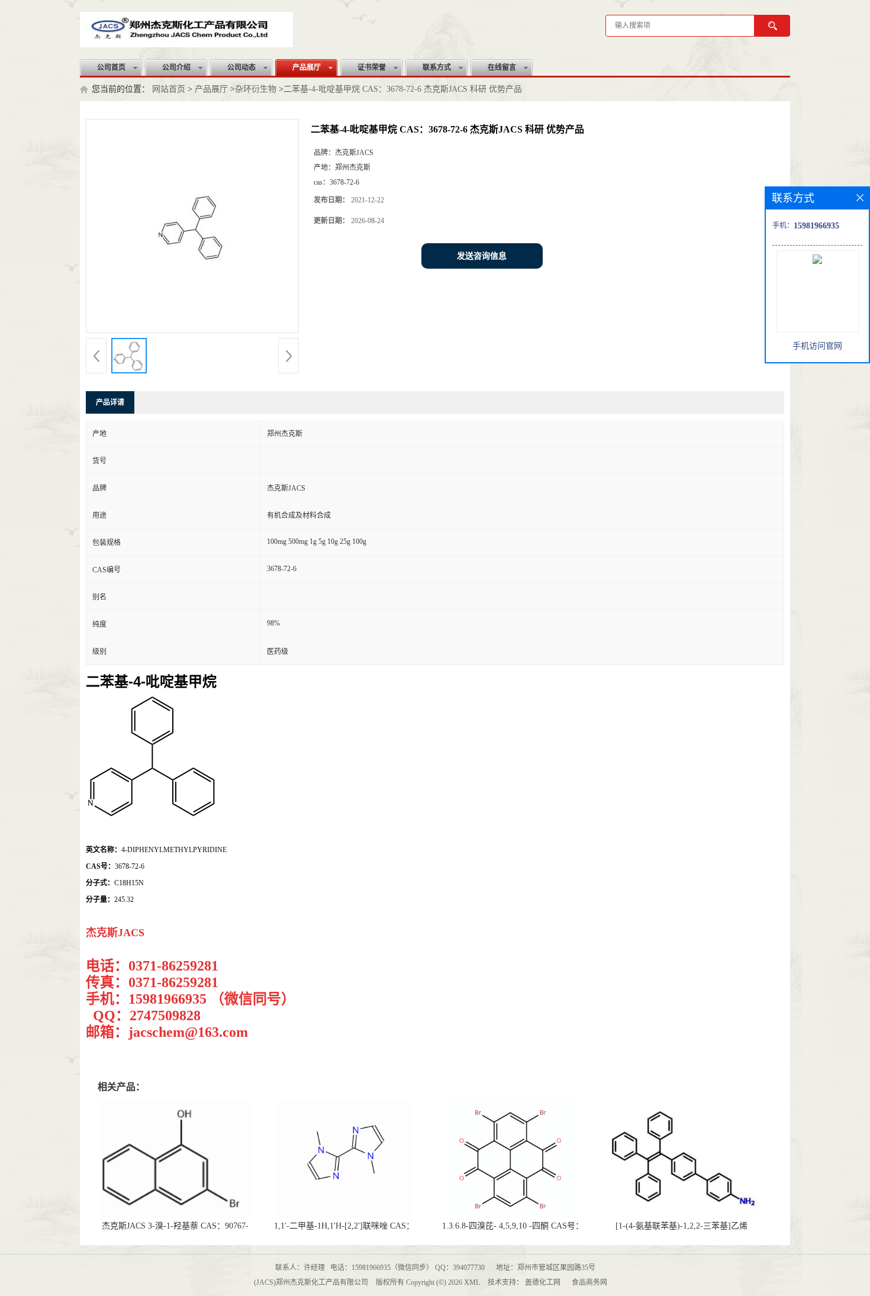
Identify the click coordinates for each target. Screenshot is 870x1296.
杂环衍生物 (255, 89)
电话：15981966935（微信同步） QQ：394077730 (407, 1267)
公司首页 (111, 67)
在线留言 (502, 67)
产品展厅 (306, 67)
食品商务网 (589, 1282)
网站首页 (168, 89)
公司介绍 (176, 67)
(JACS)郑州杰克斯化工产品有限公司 (311, 1282)
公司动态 (241, 67)
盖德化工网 (542, 1282)
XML (472, 1282)
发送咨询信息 (482, 256)
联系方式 (437, 67)
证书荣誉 (371, 67)
